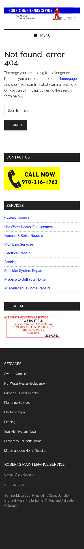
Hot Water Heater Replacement (28, 227)
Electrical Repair (17, 253)
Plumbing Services (19, 244)
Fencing (10, 262)
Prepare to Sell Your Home (25, 279)
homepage (68, 79)
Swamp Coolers (16, 218)
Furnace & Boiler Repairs (23, 236)
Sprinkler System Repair (23, 271)
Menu (45, 35)
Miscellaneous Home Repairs (27, 288)
